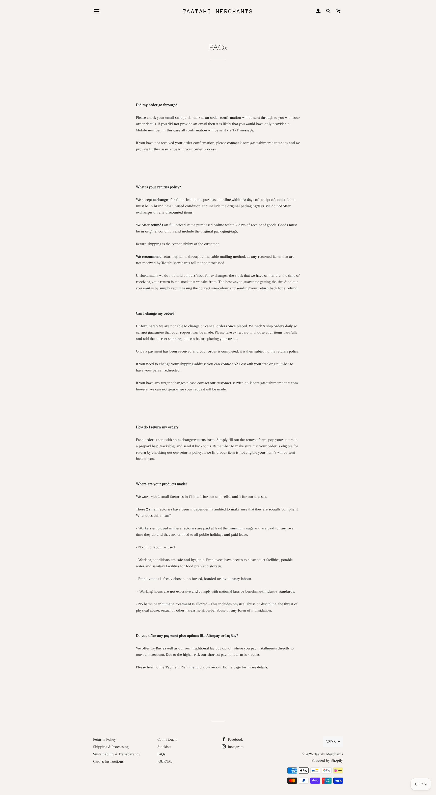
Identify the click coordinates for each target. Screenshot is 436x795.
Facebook (235, 739)
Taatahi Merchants (218, 11)
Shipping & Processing (111, 746)
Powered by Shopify (327, 760)
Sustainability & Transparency (116, 754)
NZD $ (331, 741)
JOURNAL (164, 761)
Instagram (235, 746)
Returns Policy (104, 739)
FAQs (161, 754)
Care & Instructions (108, 761)
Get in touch (167, 739)
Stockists (164, 746)
